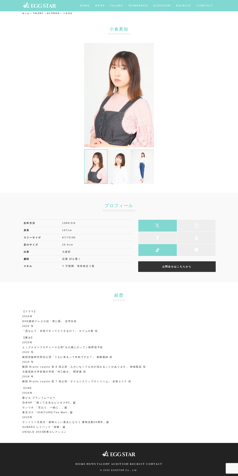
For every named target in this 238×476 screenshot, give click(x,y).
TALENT (116, 5)
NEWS (100, 5)
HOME (85, 5)
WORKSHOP (138, 5)
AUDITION (162, 5)
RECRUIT (183, 5)
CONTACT (204, 5)
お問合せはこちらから (177, 266)
